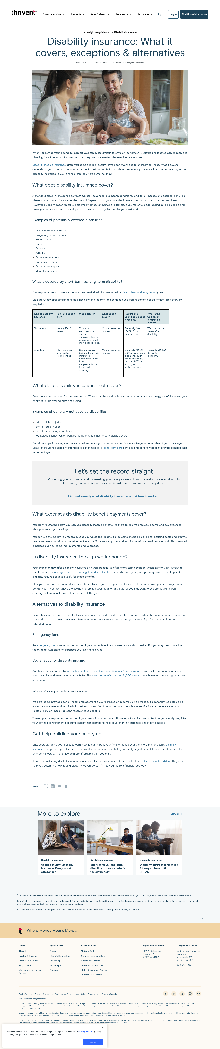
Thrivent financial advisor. (155, 761)
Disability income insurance (49, 164)
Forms (37, 994)
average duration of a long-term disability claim (83, 572)
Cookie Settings (25, 994)
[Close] (102, 1027)
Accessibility (80, 994)
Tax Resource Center (63, 994)
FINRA (70, 1006)
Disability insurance (125, 32)
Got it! (93, 1042)
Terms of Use (93, 994)
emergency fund (46, 645)
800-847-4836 (184, 965)
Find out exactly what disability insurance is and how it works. (112, 496)
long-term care (113, 447)
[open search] (160, 14)
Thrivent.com (59, 1015)
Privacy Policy (85, 1031)
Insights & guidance (98, 32)
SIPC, (79, 1006)
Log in (173, 14)
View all (175, 813)
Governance (48, 994)
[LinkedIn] (53, 786)
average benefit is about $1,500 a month (117, 675)
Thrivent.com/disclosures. (29, 1008)
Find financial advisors (194, 14)
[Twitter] (46, 786)
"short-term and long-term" (139, 292)
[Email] (59, 786)
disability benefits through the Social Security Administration (103, 671)
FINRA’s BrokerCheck (75, 1015)
